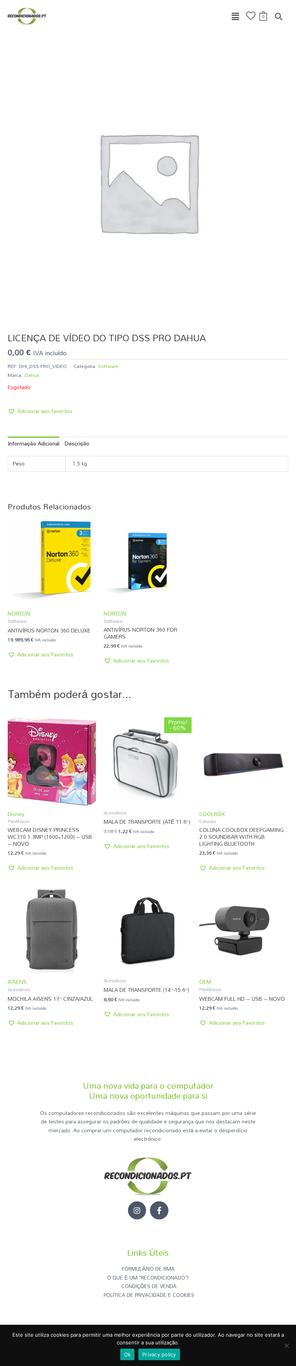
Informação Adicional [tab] (33, 443)
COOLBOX (212, 814)
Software (108, 366)
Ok (127, 1354)
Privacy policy (159, 1354)
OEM (205, 981)
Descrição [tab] (77, 443)
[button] (235, 16)
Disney (16, 814)
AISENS (17, 981)
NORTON (19, 613)
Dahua (32, 375)
